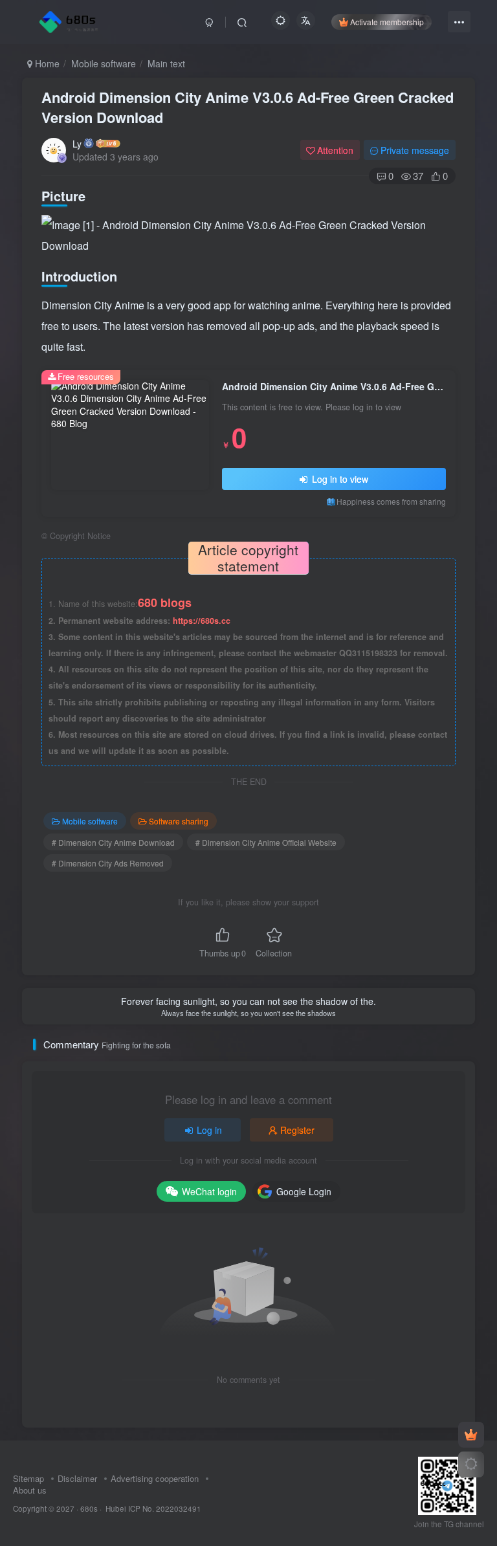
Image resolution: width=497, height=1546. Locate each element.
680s (89, 1508)
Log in (209, 1129)
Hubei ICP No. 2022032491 (152, 1508)
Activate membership (387, 21)
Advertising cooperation (155, 1478)
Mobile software (103, 63)
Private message (415, 150)
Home (46, 63)
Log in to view (338, 478)
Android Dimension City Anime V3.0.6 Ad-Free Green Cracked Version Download (247, 107)
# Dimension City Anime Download (113, 842)
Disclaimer (77, 1478)
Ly (77, 143)
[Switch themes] (471, 1464)
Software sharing (178, 820)
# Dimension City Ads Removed (108, 862)
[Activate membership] (471, 1435)
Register (297, 1129)
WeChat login (209, 1191)
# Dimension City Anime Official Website (266, 842)
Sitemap (28, 1478)
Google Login (303, 1191)
